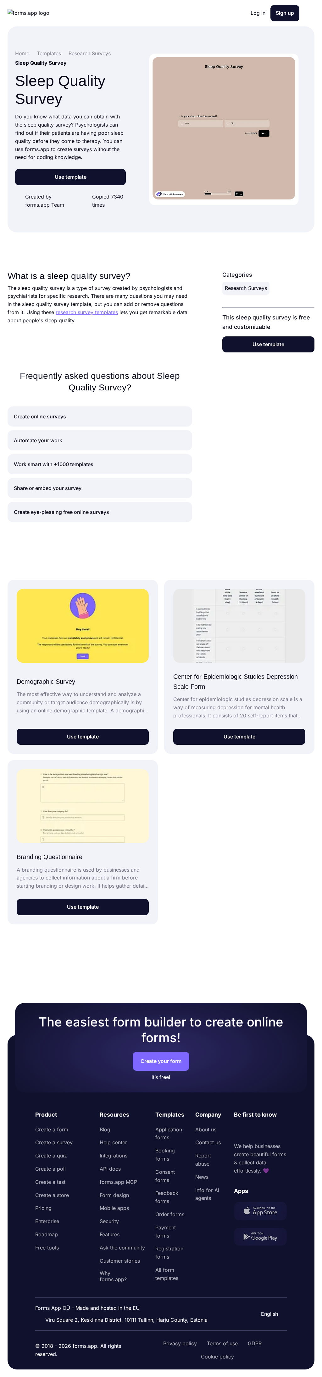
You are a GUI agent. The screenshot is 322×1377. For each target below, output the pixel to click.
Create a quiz (51, 1155)
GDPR (255, 1343)
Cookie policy (217, 1356)
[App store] (260, 1212)
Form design (114, 1195)
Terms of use (222, 1343)
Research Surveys (246, 288)
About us (205, 1129)
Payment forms (165, 1231)
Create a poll (50, 1169)
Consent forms (165, 1176)
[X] (267, 1131)
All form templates (166, 1274)
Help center (113, 1142)
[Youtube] (280, 1131)
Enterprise (47, 1221)
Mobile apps (114, 1208)
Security (109, 1221)
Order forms (169, 1214)
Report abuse (203, 1159)
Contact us (208, 1142)
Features (109, 1234)
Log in (258, 13)
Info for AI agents (207, 1194)
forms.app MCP (118, 1182)
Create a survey (54, 1142)
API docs (110, 1169)
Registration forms (169, 1252)
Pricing (43, 1208)
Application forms (168, 1133)
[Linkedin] (239, 1131)
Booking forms (165, 1154)
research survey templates (87, 312)
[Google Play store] (260, 1238)
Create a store (52, 1195)
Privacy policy (180, 1343)
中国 (265, 1297)
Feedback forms (166, 1197)
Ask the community (122, 1247)
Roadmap (46, 1234)
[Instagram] (253, 1131)
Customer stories (120, 1261)
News (201, 1177)
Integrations (113, 1155)
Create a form (51, 1129)
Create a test (50, 1182)
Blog (105, 1129)
